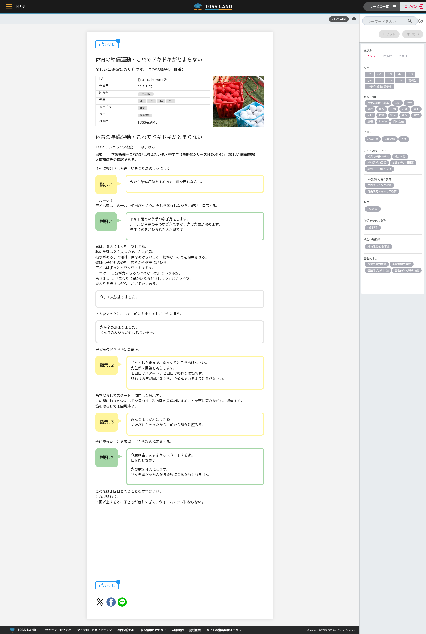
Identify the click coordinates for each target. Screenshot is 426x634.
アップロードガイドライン (94, 630)
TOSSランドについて (57, 630)
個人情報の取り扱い (153, 630)
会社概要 (195, 630)
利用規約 (178, 630)
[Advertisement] (179, 541)
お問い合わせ (126, 630)
